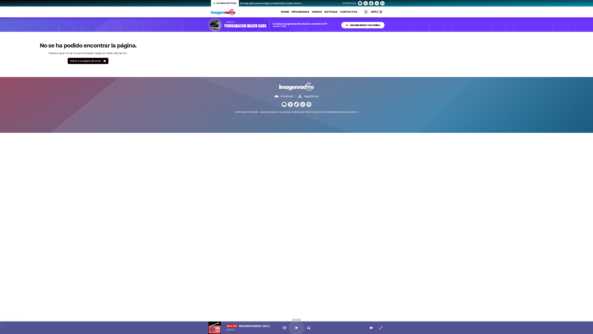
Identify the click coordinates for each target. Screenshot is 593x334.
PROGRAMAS (300, 11)
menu (374, 11)
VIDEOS (317, 11)
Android (287, 96)
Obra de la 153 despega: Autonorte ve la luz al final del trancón (275, 3)
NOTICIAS (331, 11)
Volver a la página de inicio (85, 61)
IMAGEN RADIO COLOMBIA (365, 25)
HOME (285, 11)
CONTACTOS (348, 11)
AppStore (311, 96)
